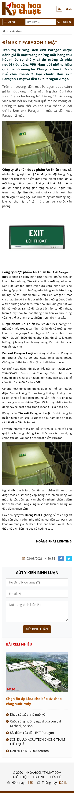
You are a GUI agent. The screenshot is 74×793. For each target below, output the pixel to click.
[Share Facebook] (61, 559)
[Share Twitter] (69, 559)
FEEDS (68, 8)
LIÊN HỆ (55, 777)
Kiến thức (16, 31)
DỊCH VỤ (39, 777)
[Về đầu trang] (69, 318)
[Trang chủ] (4, 31)
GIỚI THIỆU (21, 777)
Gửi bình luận (37, 629)
